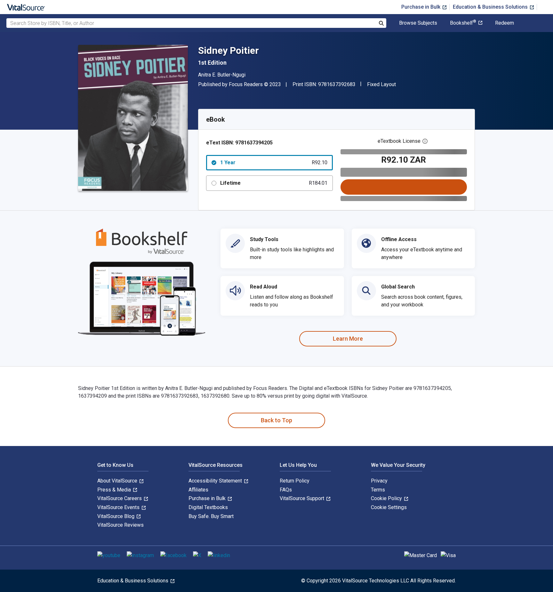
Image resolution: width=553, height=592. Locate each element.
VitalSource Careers (120, 498)
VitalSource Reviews (120, 525)
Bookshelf (463, 23)
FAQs (286, 490)
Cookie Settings (389, 507)
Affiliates (198, 490)
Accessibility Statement (215, 481)
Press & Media (114, 490)
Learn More (348, 338)
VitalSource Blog (116, 516)
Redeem (504, 23)
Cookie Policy (387, 498)
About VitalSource (118, 481)
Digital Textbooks (208, 507)
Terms (378, 490)
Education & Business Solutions (491, 7)
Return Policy (294, 481)
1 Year (273, 162)
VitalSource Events (119, 507)
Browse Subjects (418, 23)
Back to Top (276, 420)
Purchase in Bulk (421, 7)
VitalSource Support (302, 498)
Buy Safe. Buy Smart (211, 516)
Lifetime (273, 183)
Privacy (379, 481)
